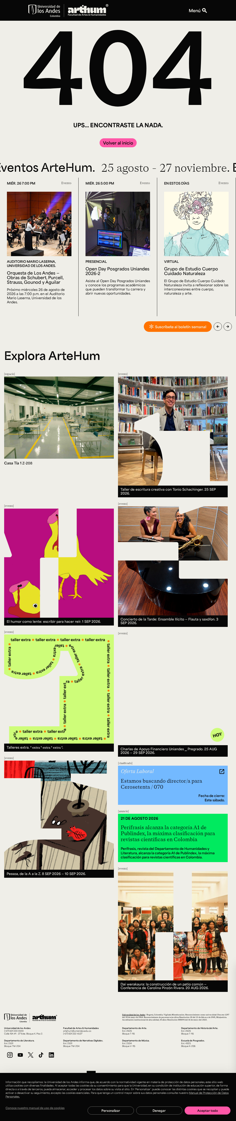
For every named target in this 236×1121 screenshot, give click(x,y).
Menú (195, 10)
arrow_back (218, 326)
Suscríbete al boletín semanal (180, 326)
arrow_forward (228, 326)
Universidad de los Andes (133, 1014)
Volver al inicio (118, 142)
